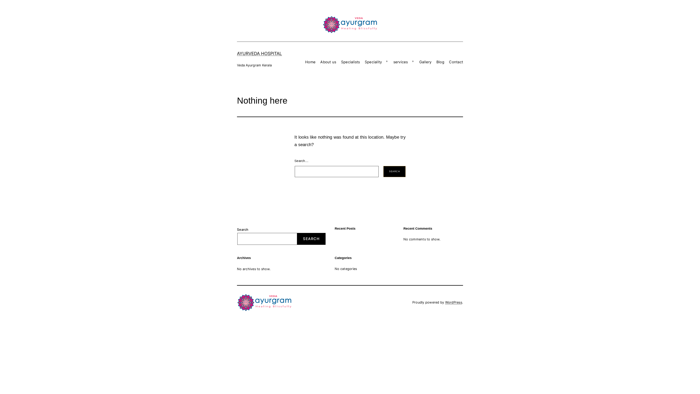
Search (242, 229)
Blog (440, 62)
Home (310, 62)
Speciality (373, 62)
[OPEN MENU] (387, 61)
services (400, 62)
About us (328, 62)
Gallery (425, 62)
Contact (456, 62)
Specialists (350, 62)
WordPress (453, 302)
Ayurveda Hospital (259, 53)
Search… (301, 161)
